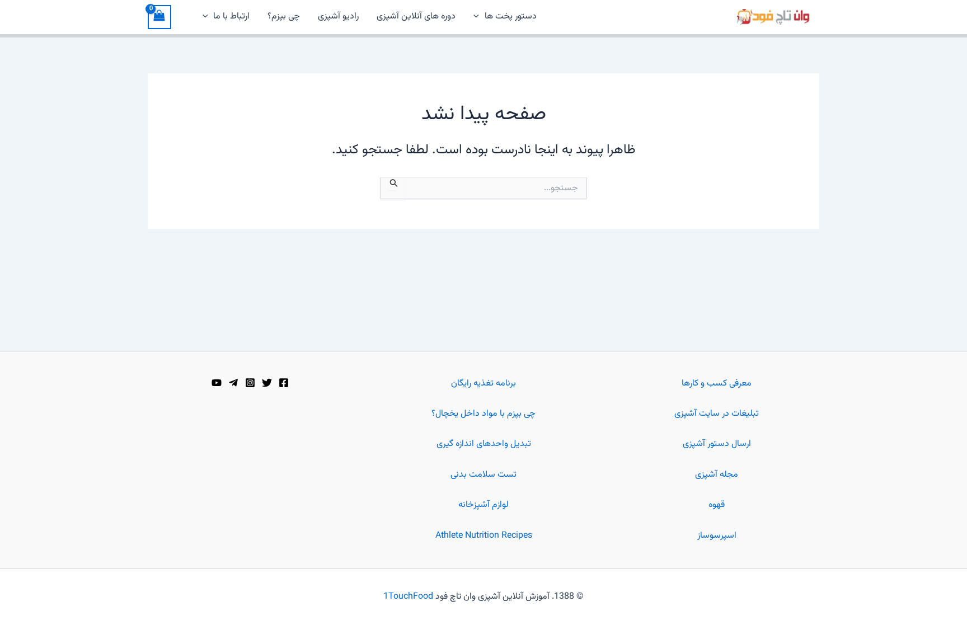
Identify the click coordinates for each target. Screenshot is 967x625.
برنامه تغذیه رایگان (483, 384)
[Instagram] (250, 383)
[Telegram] (233, 383)
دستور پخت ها (511, 17)
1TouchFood (408, 597)
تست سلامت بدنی (483, 475)
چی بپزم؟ (283, 17)
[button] (479, 16)
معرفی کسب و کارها (717, 384)
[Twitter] (267, 383)
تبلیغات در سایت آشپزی (716, 414)
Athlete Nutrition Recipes (483, 536)
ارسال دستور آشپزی (717, 444)
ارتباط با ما (231, 17)
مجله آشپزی (716, 475)
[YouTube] (217, 383)
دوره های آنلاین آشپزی (416, 17)
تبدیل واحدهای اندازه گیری (483, 444)
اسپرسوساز (716, 536)
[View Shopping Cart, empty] (159, 17)
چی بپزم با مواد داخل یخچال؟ (483, 414)
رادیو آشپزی (338, 17)
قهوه (716, 505)
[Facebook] (284, 383)
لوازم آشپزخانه (483, 505)
